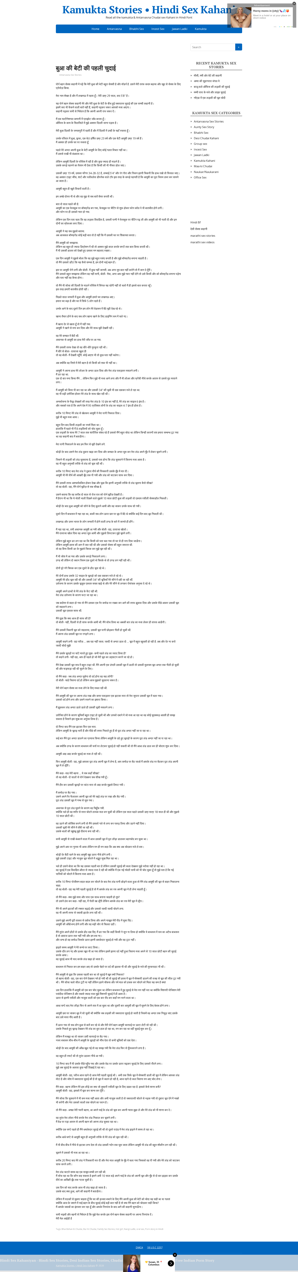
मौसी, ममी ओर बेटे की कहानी (208, 75)
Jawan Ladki (179, 29)
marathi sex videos (202, 242)
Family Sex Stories (106, 1229)
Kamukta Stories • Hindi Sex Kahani (149, 9)
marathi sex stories (202, 236)
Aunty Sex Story (204, 127)
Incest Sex (157, 29)
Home (95, 29)
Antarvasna (114, 29)
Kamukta (200, 29)
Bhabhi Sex (136, 29)
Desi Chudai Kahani (206, 138)
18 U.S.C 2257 (154, 1247)
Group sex (200, 144)
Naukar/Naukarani (206, 172)
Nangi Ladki (129, 1229)
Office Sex (200, 177)
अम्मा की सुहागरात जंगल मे (207, 81)
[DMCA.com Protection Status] (216, 203)
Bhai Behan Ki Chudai (72, 1229)
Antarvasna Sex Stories (70, 74)
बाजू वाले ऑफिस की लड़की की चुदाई (212, 87)
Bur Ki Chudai (89, 1229)
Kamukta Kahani (204, 161)
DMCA (139, 1247)
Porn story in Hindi (154, 1229)
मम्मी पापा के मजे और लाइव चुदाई (210, 92)
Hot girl (119, 1229)
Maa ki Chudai (203, 166)
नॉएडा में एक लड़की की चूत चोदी (209, 98)
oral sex (140, 1229)
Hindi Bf (195, 222)
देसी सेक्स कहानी (198, 229)
